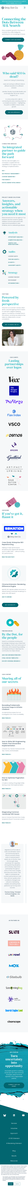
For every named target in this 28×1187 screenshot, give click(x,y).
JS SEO (20, 3)
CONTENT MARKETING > (9, 176)
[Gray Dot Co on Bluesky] (4, 1116)
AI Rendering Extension (14, 1143)
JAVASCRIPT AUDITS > (14, 265)
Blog (14, 1151)
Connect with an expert (13, 39)
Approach (14, 1133)
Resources (14, 1161)
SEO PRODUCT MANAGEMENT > (11, 173)
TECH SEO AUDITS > (14, 259)
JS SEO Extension (14, 1138)
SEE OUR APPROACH (14, 112)
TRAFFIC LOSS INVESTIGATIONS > (13, 243)
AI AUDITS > (11, 262)
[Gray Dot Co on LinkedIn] (14, 1115)
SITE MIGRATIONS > (14, 283)
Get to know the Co (12, 324)
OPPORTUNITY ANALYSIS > (15, 237)
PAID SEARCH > (6, 179)
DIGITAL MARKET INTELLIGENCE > (11, 182)
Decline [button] (17, 1183)
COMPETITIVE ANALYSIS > (15, 240)
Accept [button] (10, 1183)
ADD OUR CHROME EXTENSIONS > (11, 655)
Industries (14, 1128)
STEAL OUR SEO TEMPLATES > (10, 658)
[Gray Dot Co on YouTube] (23, 1115)
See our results (10, 605)
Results (14, 1156)
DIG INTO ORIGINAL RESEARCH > (11, 661)
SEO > (3, 170)
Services (14, 1123)
